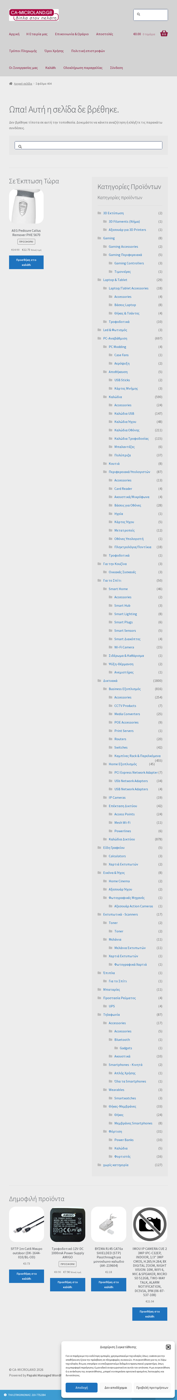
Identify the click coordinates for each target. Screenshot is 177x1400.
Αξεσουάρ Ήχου (120, 889)
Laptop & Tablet (115, 280)
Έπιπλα (109, 973)
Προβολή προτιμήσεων (152, 1388)
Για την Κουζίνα (115, 564)
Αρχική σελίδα (23, 84)
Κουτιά (114, 463)
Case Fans (121, 355)
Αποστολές (104, 34)
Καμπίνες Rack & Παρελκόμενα (137, 756)
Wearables (116, 1089)
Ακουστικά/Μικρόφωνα (131, 497)
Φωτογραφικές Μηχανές (127, 897)
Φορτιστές (122, 1156)
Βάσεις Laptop (125, 305)
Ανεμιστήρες (124, 672)
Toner (113, 923)
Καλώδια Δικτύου (122, 839)
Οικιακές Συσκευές (122, 572)
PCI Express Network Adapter (136, 772)
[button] (168, 1347)
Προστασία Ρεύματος (119, 998)
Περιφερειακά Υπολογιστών (129, 472)
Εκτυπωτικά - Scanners (120, 914)
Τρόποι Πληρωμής (23, 51)
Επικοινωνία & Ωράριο (72, 34)
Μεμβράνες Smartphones (133, 1123)
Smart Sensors (125, 630)
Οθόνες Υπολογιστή (129, 539)
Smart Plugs (123, 622)
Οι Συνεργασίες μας (23, 67)
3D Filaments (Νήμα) (124, 221)
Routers (120, 739)
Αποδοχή (82, 1388)
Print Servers (124, 731)
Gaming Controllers (129, 263)
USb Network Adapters (131, 781)
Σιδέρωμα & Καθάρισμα (126, 655)
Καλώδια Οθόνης (126, 430)
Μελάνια (115, 939)
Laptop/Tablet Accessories (129, 288)
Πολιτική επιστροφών (88, 51)
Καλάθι (50, 67)
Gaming (109, 238)
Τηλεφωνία (111, 1014)
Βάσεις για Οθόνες (127, 505)
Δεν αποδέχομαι (115, 1388)
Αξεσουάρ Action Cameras (133, 906)
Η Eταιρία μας (36, 34)
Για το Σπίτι (112, 580)
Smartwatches (125, 1098)
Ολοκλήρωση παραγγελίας (83, 67)
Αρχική (14, 34)
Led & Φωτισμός (115, 330)
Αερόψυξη (122, 363)
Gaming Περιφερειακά (125, 254)
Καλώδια (115, 397)
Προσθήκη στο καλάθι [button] (26, 262)
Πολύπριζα (122, 455)
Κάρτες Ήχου (124, 522)
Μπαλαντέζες (124, 446)
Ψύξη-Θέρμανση (121, 664)
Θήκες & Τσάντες (126, 313)
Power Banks (124, 1140)
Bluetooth (122, 1039)
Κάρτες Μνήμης (126, 388)
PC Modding (117, 346)
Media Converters (127, 714)
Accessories (122, 296)
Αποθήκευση (118, 372)
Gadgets (126, 1048)
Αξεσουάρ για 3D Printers (127, 229)
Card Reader (123, 488)
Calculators (117, 856)
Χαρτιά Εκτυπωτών (123, 864)
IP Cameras (117, 797)
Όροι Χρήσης (54, 51)
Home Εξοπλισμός (123, 764)
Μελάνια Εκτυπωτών (130, 948)
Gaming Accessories (123, 246)
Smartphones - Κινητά (125, 1064)
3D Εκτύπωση (113, 213)
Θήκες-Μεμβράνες (122, 1106)
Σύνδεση (116, 67)
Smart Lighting (125, 614)
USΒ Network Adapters (131, 789)
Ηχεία (118, 513)
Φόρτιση (115, 1131)
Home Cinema (119, 881)
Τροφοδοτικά (119, 321)
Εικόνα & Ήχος (114, 872)
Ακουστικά (122, 1056)
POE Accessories (126, 722)
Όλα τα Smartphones (130, 1081)
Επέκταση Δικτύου (123, 806)
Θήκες (118, 1115)
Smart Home (118, 589)
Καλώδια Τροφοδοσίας (131, 438)
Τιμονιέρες (122, 271)
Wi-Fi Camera (124, 647)
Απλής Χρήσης (125, 1073)
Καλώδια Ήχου (125, 421)
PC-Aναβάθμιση (115, 338)
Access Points (124, 814)
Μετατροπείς (124, 530)
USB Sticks (122, 380)
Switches (121, 747)
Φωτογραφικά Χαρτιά (130, 964)
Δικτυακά (110, 680)
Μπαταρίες (111, 989)
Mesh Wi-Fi (122, 822)
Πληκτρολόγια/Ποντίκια (132, 547)
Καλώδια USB (124, 413)
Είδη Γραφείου (114, 847)
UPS (112, 1006)
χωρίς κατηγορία (115, 1165)
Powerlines (122, 831)
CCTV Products (125, 705)
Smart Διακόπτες (127, 639)
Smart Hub (122, 605)
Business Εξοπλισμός (125, 689)
